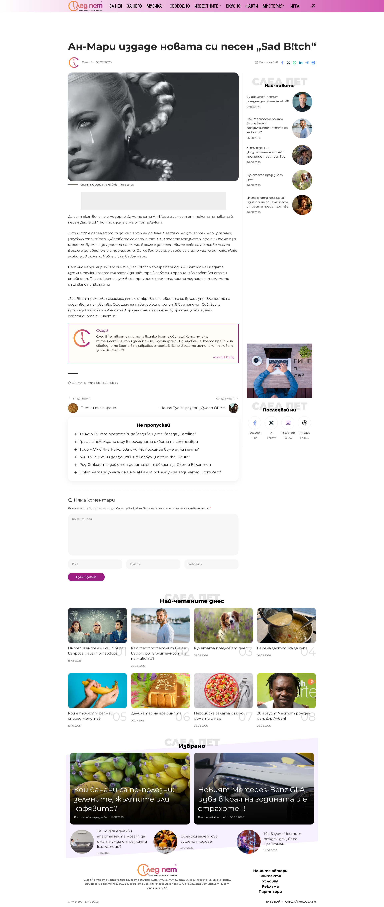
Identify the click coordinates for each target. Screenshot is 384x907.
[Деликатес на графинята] (160, 690)
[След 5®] (85, 6)
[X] (271, 428)
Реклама (270, 886)
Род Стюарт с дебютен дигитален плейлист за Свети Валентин (145, 464)
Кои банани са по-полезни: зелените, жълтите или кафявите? (124, 799)
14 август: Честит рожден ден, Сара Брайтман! (282, 838)
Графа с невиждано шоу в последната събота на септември (138, 441)
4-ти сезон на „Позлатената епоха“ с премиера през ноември (266, 152)
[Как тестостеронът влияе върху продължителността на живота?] (302, 128)
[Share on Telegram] (307, 62)
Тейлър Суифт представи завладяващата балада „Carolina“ (137, 434)
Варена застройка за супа (282, 648)
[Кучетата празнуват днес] (302, 180)
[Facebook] (254, 428)
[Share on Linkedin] (301, 62)
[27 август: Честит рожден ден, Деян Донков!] (302, 102)
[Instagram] (288, 428)
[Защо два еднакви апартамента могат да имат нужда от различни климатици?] (82, 842)
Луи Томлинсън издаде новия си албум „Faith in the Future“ (134, 457)
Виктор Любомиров (212, 817)
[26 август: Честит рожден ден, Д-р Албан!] (286, 690)
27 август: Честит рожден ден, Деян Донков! (268, 99)
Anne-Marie (96, 382)
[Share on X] (288, 62)
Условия (270, 881)
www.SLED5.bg (223, 357)
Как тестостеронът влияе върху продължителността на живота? (158, 653)
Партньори (270, 891)
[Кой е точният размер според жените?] (97, 690)
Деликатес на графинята (156, 713)
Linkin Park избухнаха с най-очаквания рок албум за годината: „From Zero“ (150, 472)
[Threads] (304, 428)
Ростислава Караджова (90, 817)
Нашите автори (270, 871)
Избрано (192, 746)
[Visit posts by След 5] (74, 63)
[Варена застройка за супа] (286, 625)
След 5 (87, 62)
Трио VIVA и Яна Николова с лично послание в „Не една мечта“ (139, 449)
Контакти (270, 876)
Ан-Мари (111, 382)
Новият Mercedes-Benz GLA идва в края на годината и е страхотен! (252, 799)
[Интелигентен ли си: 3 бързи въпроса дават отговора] (97, 625)
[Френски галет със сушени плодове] (165, 842)
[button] (313, 6)
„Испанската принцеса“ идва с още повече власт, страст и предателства (268, 202)
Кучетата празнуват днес (220, 648)
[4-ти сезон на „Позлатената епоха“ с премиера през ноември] (302, 155)
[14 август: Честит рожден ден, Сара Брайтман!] (249, 842)
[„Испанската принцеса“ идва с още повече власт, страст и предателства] (302, 205)
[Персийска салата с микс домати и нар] (223, 690)
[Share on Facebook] (282, 62)
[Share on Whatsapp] (294, 62)
